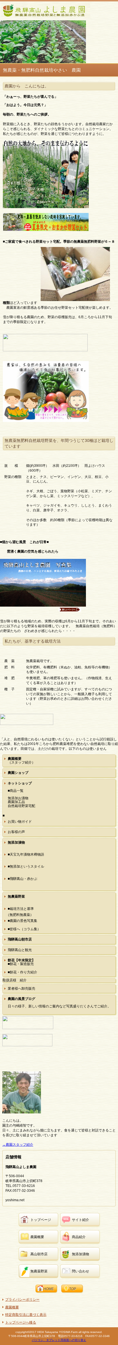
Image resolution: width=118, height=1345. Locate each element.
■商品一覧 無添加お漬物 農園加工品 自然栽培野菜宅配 (21, 794)
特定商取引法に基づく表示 (25, 1315)
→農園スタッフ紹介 (17, 1145)
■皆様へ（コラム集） (24, 929)
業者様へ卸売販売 (21, 989)
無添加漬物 (16, 842)
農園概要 (12, 1307)
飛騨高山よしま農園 (45, 10)
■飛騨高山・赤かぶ (22, 879)
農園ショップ (18, 773)
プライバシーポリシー (22, 1300)
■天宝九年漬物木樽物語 (26, 854)
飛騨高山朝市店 (20, 939)
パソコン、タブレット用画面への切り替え (59, 1340)
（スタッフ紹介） (21, 760)
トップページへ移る (20, 1322)
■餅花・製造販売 (21, 962)
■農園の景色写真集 (22, 921)
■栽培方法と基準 (21, 909)
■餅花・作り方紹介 (22, 972)
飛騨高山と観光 (20, 950)
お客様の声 (16, 832)
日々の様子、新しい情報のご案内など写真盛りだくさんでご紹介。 (59, 1002)
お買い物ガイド (20, 822)
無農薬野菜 (16, 896)
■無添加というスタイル (26, 866)
